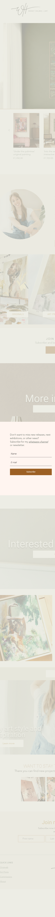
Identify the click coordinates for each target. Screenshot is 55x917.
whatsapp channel (38, 441)
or (11, 445)
